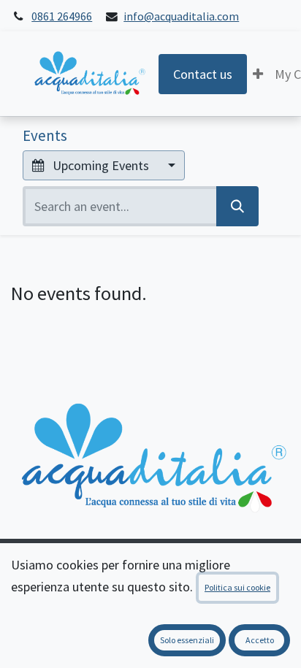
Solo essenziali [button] (187, 639)
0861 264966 (61, 16)
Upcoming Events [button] (101, 165)
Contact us (202, 74)
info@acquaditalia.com (181, 16)
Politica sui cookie (237, 587)
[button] (258, 74)
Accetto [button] (259, 639)
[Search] (237, 206)
